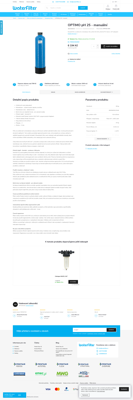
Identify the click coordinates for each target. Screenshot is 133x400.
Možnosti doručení (74, 42)
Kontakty (15, 2)
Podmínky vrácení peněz (56, 383)
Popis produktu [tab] (26, 92)
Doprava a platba (30, 2)
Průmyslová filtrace (38, 351)
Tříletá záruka (93, 383)
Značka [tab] (80, 92)
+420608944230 (103, 353)
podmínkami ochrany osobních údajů (96, 333)
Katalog (38, 2)
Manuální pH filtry (92, 148)
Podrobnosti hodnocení (88, 28)
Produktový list (71, 61)
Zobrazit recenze (29, 305)
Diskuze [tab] (53, 92)
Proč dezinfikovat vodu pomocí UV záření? (64, 351)
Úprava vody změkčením (62, 348)
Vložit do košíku (112, 46)
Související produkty (106, 92)
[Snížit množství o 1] (97, 47)
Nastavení (85, 395)
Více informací (101, 391)
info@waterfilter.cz (103, 348)
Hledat (82, 8)
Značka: (116, 53)
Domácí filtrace (37, 348)
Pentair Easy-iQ (38, 346)
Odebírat (111, 330)
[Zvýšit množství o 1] (97, 45)
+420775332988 (103, 351)
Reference (21, 2)
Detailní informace (72, 33)
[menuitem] (17, 14)
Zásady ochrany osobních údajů (70, 383)
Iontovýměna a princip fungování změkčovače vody (64, 355)
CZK (116, 2)
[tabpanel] (66, 266)
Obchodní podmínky (43, 383)
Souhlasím (124, 389)
